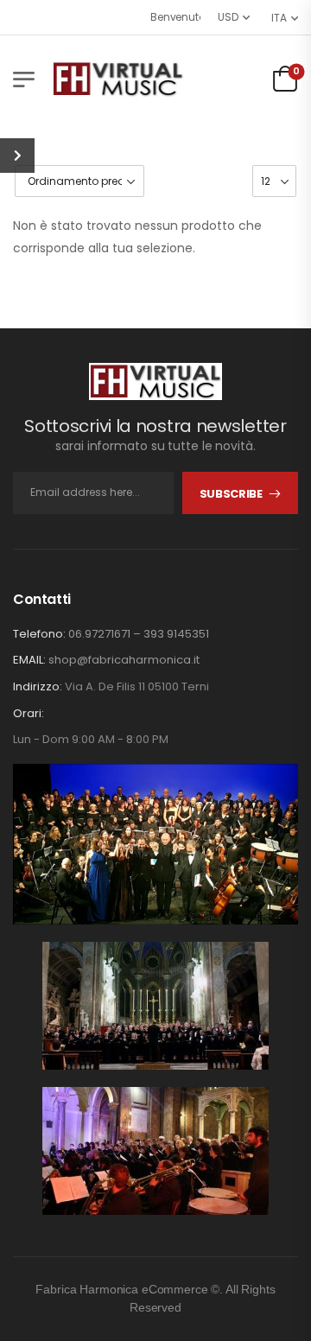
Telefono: (39, 634)
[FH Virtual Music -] (118, 79)
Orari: (28, 714)
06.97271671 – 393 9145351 (138, 634)
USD (228, 17)
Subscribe (231, 494)
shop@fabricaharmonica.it (124, 659)
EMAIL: (29, 659)
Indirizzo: (37, 686)
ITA (279, 17)
